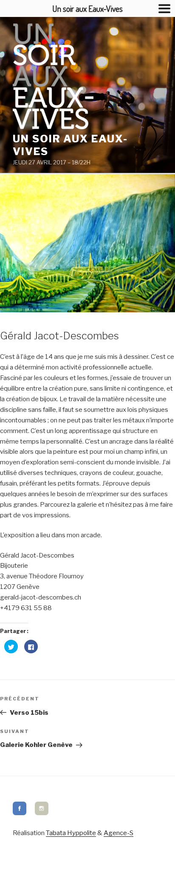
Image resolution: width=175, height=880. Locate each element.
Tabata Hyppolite (71, 833)
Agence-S (118, 833)
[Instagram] (41, 813)
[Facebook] (19, 813)
